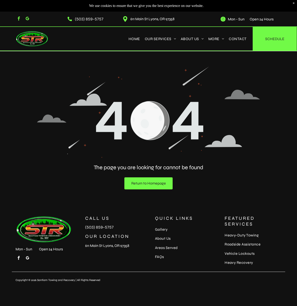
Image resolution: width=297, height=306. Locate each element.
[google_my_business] (27, 19)
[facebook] (19, 19)
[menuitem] (134, 38)
